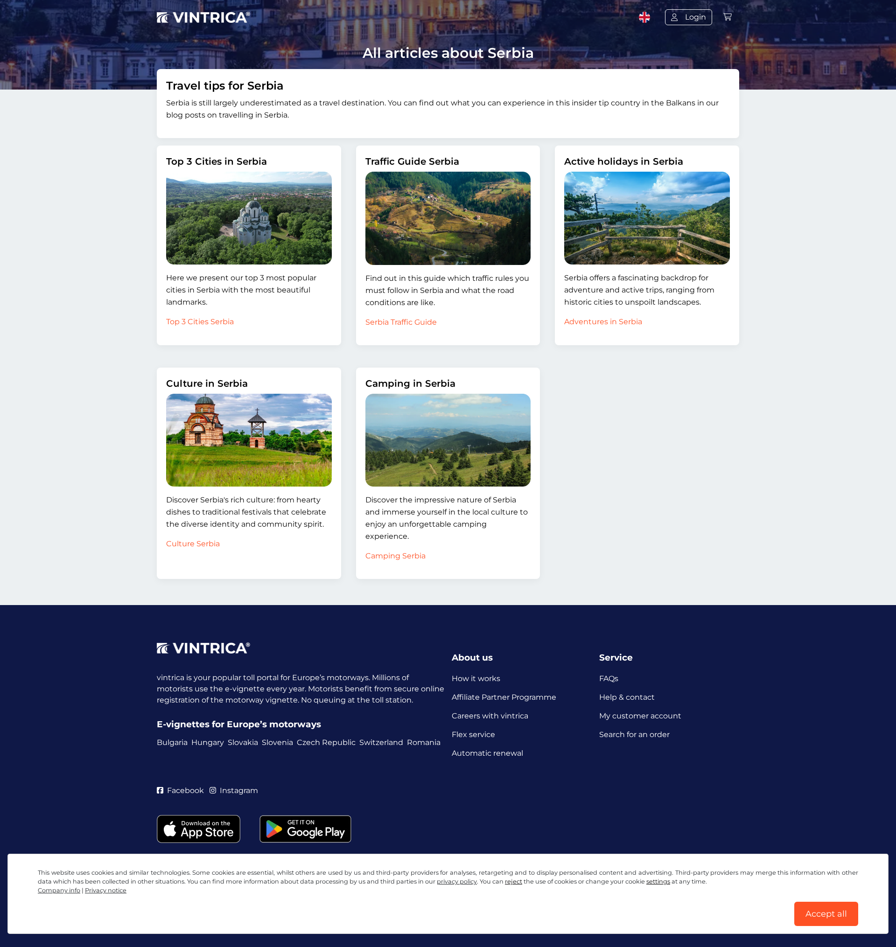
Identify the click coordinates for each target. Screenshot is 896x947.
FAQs (608, 678)
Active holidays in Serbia (623, 161)
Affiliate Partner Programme (504, 697)
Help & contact (627, 697)
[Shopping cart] (727, 17)
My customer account (640, 715)
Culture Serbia (193, 543)
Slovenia (277, 742)
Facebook (185, 790)
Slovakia (243, 742)
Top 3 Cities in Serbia (216, 161)
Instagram (239, 790)
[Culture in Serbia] (249, 440)
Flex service (473, 734)
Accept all (826, 914)
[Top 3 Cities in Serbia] (249, 218)
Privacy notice (105, 890)
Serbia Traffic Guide (401, 322)
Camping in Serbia (410, 383)
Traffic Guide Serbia (412, 161)
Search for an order (634, 734)
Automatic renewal (487, 753)
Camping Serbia (395, 555)
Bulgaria (172, 742)
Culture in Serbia (207, 383)
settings (658, 881)
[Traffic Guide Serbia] (448, 218)
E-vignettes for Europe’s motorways (239, 724)
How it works (476, 678)
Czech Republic (326, 742)
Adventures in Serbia (603, 321)
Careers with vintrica (490, 715)
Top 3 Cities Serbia (200, 321)
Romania (424, 742)
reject (513, 881)
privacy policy (457, 881)
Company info (59, 890)
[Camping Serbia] (448, 440)
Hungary (207, 742)
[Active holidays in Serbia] (647, 218)
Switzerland (381, 742)
